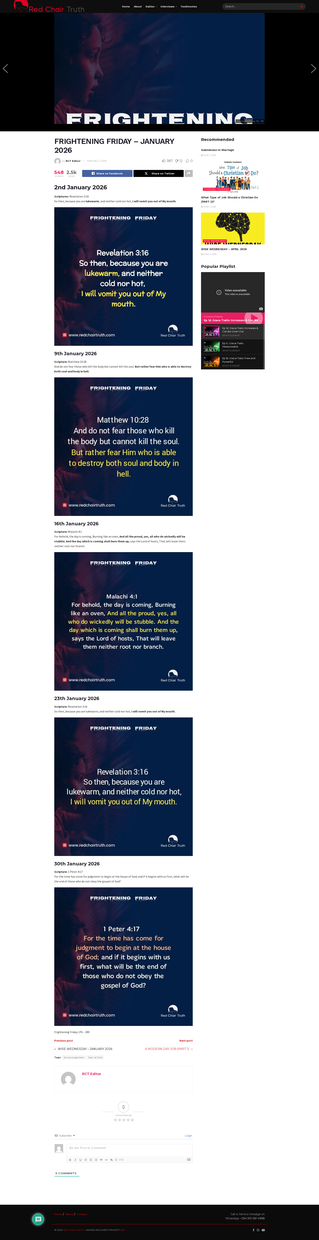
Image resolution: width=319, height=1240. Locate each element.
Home (126, 6)
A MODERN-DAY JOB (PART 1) (167, 1049)
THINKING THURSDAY (216, 189)
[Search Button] (302, 6)
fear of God (95, 1057)
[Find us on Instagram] (258, 1230)
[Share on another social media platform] (189, 173)
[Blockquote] (101, 1160)
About (138, 6)
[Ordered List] (90, 1160)
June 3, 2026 (209, 155)
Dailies (150, 6)
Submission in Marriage (217, 150)
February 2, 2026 (97, 160)
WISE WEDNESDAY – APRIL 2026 (224, 249)
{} (116, 1159)
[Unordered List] (96, 1160)
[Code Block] (106, 1160)
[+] (121, 1159)
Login (188, 1135)
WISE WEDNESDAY (215, 241)
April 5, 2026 (209, 254)
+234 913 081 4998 (252, 1218)
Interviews (167, 6)
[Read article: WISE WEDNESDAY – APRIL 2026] (233, 229)
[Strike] (85, 1160)
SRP (122, 1230)
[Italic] (75, 1160)
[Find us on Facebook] (253, 1230)
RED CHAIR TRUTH (73, 1230)
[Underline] (80, 1160)
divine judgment (74, 1057)
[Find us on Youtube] (263, 1230)
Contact (82, 1214)
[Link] (111, 1160)
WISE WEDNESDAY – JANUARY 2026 (85, 1049)
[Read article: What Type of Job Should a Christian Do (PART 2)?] (233, 177)
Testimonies (189, 6)
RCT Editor (73, 160)
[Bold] (70, 1160)
